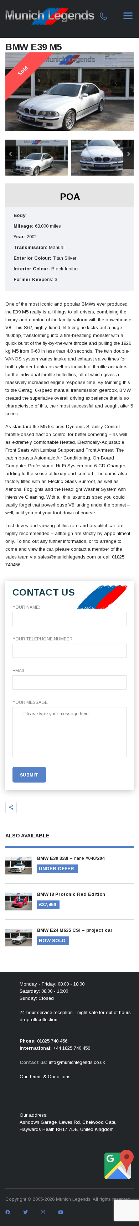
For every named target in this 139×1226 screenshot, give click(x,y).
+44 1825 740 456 (71, 1048)
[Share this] (11, 807)
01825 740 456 (52, 1041)
